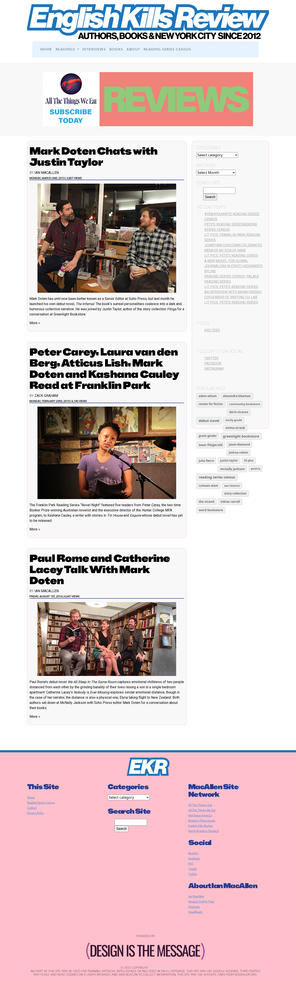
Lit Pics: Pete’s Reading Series (231, 256)
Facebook (212, 363)
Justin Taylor (229, 460)
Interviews (94, 49)
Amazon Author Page (201, 901)
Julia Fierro (206, 461)
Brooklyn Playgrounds (201, 820)
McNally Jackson (232, 469)
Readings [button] (66, 49)
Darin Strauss (238, 412)
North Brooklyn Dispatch (203, 831)
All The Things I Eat (200, 805)
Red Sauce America (200, 815)
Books (116, 49)
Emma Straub (235, 428)
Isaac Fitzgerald (211, 445)
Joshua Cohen (238, 452)
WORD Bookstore (211, 510)
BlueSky (193, 853)
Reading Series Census (167, 49)
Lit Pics (249, 460)
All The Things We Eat (201, 810)
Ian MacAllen (46, 173)
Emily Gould (234, 420)
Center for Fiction (211, 404)
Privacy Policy (35, 813)
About (133, 49)
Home (46, 49)
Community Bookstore (244, 404)
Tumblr (192, 869)
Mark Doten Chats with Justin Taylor (93, 156)
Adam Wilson (208, 396)
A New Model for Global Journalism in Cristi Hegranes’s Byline (233, 266)
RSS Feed (212, 330)
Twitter (211, 358)
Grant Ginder (208, 436)
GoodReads (195, 912)
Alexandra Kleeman (237, 396)
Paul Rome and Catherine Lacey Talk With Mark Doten (99, 569)
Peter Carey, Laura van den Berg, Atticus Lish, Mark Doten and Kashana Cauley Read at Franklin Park (104, 368)
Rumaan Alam (208, 486)
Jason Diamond (239, 444)
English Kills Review (200, 826)
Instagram (213, 369)
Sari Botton (232, 486)
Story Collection (235, 493)
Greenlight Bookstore (241, 436)
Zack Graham (46, 396)
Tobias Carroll (230, 501)
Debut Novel (209, 420)
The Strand (206, 501)
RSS (190, 864)
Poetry (255, 468)
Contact (32, 808)
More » (34, 323)
